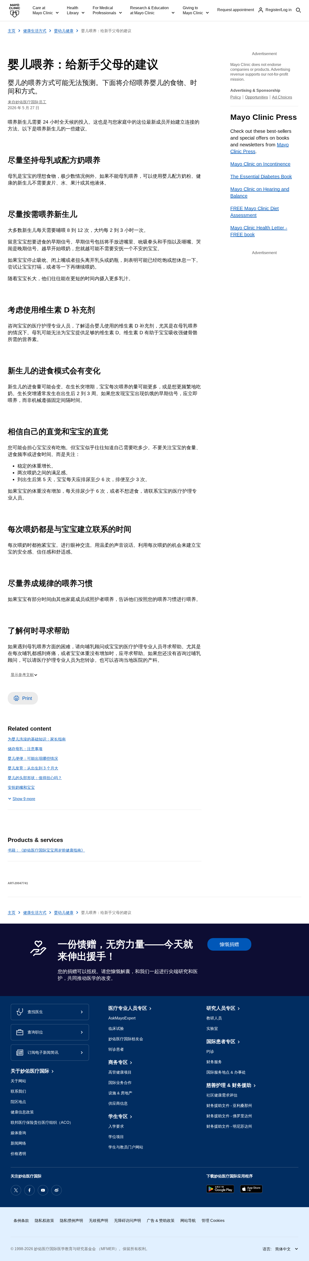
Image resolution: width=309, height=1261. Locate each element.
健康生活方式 (34, 31)
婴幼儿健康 (63, 31)
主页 (11, 31)
